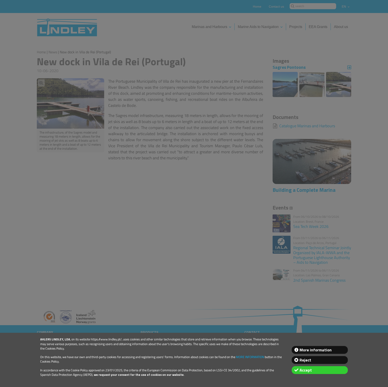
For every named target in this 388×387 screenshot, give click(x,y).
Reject (305, 360)
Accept (306, 370)
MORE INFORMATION (250, 357)
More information (316, 350)
